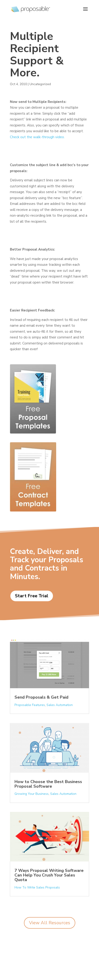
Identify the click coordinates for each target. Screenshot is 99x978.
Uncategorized (40, 84)
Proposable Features (30, 705)
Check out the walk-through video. (37, 137)
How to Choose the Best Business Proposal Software (48, 784)
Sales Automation (60, 705)
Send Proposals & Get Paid (41, 697)
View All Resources (49, 923)
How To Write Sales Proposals (37, 887)
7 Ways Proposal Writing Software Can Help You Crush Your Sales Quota (49, 875)
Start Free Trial (31, 596)
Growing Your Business (32, 794)
